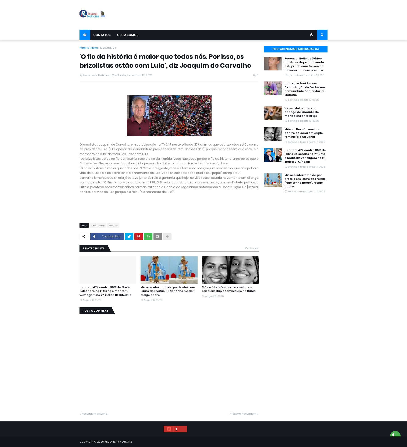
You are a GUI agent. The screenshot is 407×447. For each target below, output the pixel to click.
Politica (113, 225)
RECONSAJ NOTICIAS (118, 442)
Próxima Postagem (243, 414)
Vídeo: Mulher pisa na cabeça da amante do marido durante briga (301, 112)
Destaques (108, 48)
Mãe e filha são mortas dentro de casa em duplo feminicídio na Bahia (229, 289)
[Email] (157, 236)
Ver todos (252, 248)
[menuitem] (84, 35)
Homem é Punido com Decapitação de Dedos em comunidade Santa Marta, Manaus (304, 89)
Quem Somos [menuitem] (127, 35)
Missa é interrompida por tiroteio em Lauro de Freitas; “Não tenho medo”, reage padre (168, 291)
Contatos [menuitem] (102, 35)
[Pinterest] (138, 236)
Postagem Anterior (95, 414)
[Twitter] (129, 236)
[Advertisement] (250, 14)
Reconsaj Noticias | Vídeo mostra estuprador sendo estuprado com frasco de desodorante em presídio (304, 64)
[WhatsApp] (148, 236)
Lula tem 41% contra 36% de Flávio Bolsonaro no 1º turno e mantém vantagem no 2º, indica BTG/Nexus (105, 291)
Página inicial (88, 48)
